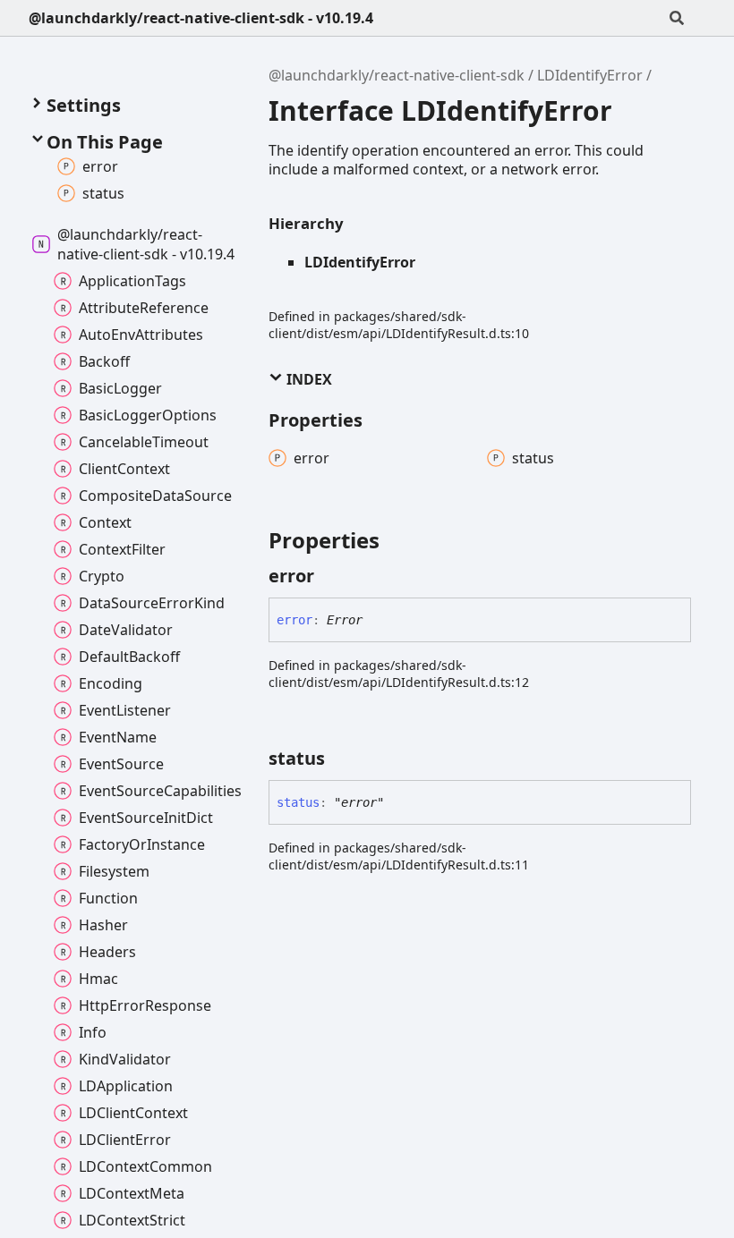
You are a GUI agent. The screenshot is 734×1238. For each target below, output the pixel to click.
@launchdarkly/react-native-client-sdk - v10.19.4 (201, 18)
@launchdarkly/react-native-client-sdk (397, 75)
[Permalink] (330, 576)
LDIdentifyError (590, 75)
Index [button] (307, 379)
